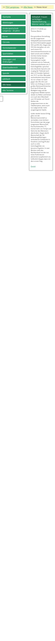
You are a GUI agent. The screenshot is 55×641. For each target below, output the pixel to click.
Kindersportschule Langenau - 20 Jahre (11, 29)
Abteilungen (8, 22)
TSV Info (6, 42)
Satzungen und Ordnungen (9, 60)
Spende (6, 73)
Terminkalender (9, 48)
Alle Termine (8, 90)
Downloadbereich (10, 67)
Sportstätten (8, 53)
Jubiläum (6, 79)
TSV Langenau (12, 7)
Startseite (7, 17)
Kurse (5, 36)
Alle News (28, 7)
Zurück (33, 166)
